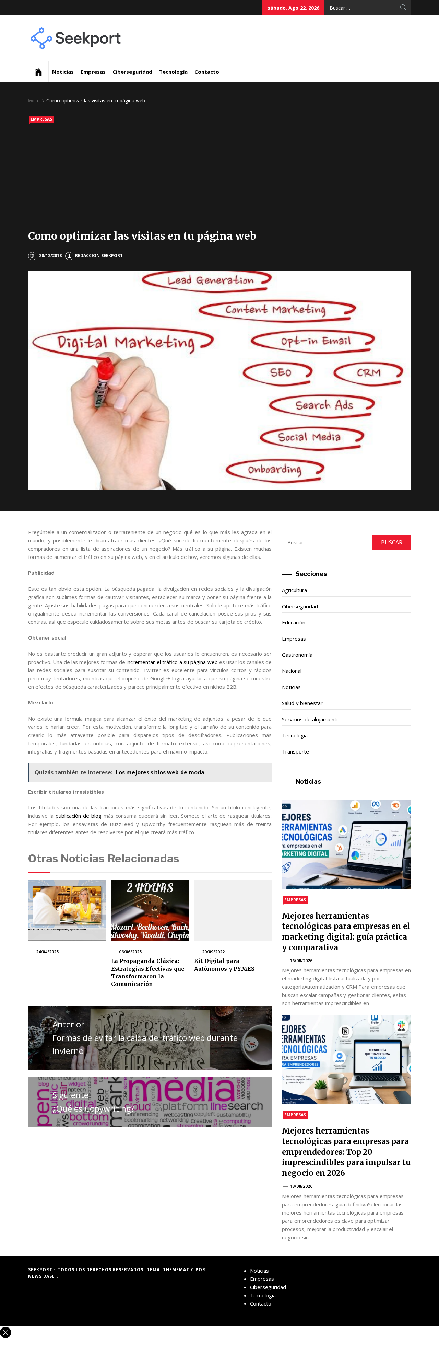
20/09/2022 (213, 952)
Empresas (93, 71)
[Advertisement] (219, 178)
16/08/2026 (301, 961)
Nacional (291, 670)
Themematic (179, 1270)
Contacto (206, 71)
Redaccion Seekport (98, 255)
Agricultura (294, 590)
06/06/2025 (130, 952)
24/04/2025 (47, 952)
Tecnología (173, 71)
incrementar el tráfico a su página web (172, 661)
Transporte (295, 751)
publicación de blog (79, 815)
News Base (42, 1276)
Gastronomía (297, 654)
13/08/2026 (301, 1186)
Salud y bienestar (302, 703)
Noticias (63, 71)
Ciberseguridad (132, 71)
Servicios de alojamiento (311, 719)
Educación (293, 622)
